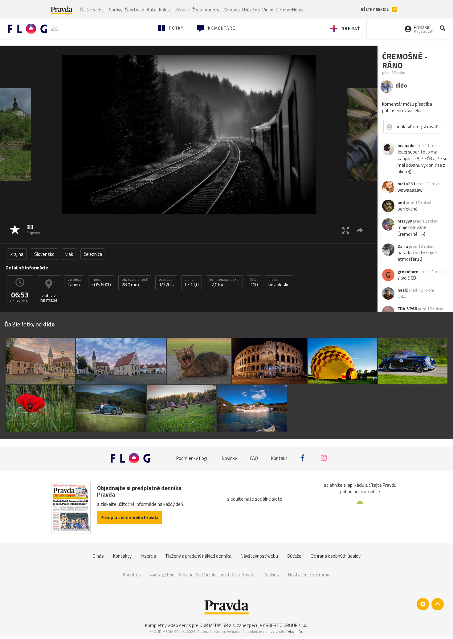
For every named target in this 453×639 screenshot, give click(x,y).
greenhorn (408, 271)
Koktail (166, 9)
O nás (98, 556)
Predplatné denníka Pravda (129, 517)
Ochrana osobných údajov (336, 556)
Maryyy (405, 221)
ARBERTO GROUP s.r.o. (285, 625)
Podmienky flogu (192, 457)
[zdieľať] (360, 230)
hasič (403, 290)
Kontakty (122, 556)
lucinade (406, 145)
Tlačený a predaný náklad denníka (198, 556)
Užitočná (251, 9)
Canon (74, 282)
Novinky (229, 457)
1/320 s (166, 282)
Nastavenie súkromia (309, 574)
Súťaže (294, 556)
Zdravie (182, 9)
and (401, 202)
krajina (16, 254)
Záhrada (231, 9)
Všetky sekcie (375, 9)
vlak (69, 254)
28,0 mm (135, 282)
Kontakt (279, 457)
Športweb (134, 9)
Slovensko (44, 254)
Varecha (213, 9)
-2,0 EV (224, 282)
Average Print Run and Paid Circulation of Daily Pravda (202, 574)
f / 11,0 (191, 282)
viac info (295, 631)
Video (267, 9)
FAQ (254, 457)
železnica (93, 254)
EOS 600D (101, 282)
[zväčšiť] (345, 230)
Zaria (403, 246)
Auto (152, 9)
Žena (197, 9)
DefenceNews (289, 9)
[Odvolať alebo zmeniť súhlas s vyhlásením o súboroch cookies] (423, 604)
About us (132, 574)
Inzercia (148, 556)
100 (254, 282)
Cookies (271, 574)
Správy (115, 9)
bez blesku (279, 282)
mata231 (406, 184)
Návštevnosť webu (259, 556)
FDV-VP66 (407, 308)
